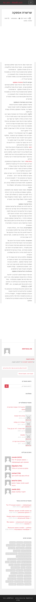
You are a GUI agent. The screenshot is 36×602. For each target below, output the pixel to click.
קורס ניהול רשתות (19, 416)
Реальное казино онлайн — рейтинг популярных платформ (19, 528)
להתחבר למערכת (27, 362)
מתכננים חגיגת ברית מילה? (20, 468)
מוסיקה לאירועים (10, 570)
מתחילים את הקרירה (18, 441)
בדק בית (28, 545)
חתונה (7, 562)
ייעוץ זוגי (29, 567)
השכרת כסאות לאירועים (25, 553)
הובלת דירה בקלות (19, 422)
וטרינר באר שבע (12, 559)
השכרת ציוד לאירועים (11, 553)
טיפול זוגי (17, 565)
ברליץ (23, 545)
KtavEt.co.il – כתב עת (12, 2)
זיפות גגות (13, 562)
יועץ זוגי (11, 565)
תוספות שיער (12, 584)
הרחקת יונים (17, 551)
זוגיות (19, 562)
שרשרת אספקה (18, 82)
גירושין (18, 545)
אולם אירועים (27, 542)
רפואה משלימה (12, 579)
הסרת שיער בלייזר (26, 551)
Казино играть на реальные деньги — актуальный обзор (19, 517)
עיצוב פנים (20, 576)
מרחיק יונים (28, 573)
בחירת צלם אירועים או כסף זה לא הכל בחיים (14, 368)
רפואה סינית (27, 581)
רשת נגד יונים (9, 581)
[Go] (7, 386)
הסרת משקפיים (20, 548)
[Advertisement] (18, 44)
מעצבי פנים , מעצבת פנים (26, 373)
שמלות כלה (28, 584)
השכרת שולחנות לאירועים (24, 559)
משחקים (21, 573)
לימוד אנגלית (27, 570)
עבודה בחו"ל (27, 576)
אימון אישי (12, 542)
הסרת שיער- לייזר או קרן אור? (16, 428)
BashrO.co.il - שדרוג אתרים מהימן (24, 598)
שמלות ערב (20, 584)
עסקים (25, 21)
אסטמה (22, 435)
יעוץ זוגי (23, 567)
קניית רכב (20, 579)
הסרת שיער (11, 548)
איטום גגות (19, 542)
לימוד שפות (19, 570)
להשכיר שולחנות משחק (19, 492)
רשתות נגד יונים (19, 581)
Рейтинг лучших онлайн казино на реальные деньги (20, 511)
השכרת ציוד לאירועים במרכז (24, 556)
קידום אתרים (27, 579)
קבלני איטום (12, 576)
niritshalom (14, 18)
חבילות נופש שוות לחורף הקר (20, 476)
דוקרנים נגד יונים (11, 545)
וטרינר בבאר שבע (26, 562)
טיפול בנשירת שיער (26, 565)
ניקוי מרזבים (14, 573)
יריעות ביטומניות (15, 567)
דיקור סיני (28, 548)
